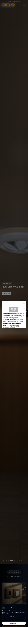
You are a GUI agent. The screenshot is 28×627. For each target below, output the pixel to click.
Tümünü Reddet (14, 620)
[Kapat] (24, 302)
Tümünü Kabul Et (14, 623)
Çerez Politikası (5, 613)
